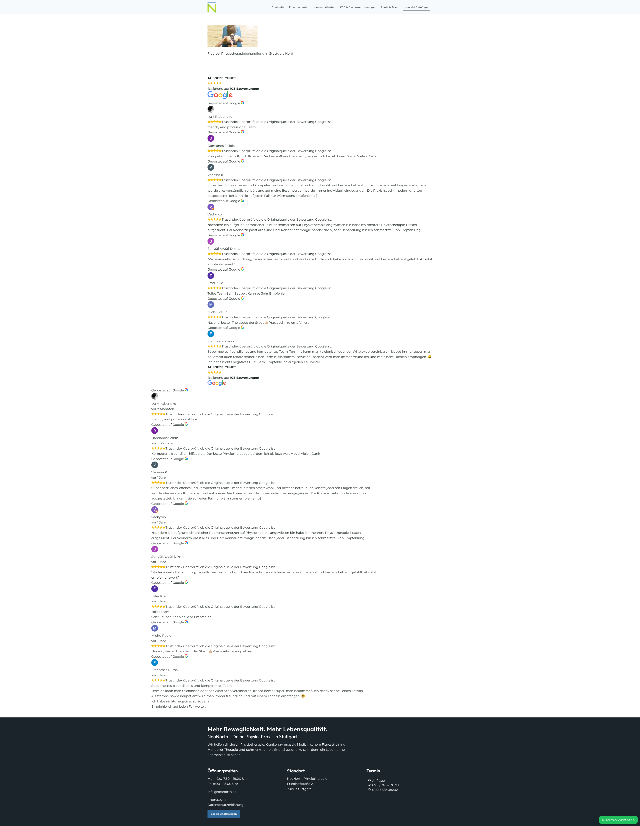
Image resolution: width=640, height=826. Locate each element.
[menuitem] (278, 7)
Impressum (217, 800)
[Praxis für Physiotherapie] (212, 7)
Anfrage (378, 781)
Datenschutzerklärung (226, 805)
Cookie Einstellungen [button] (224, 813)
